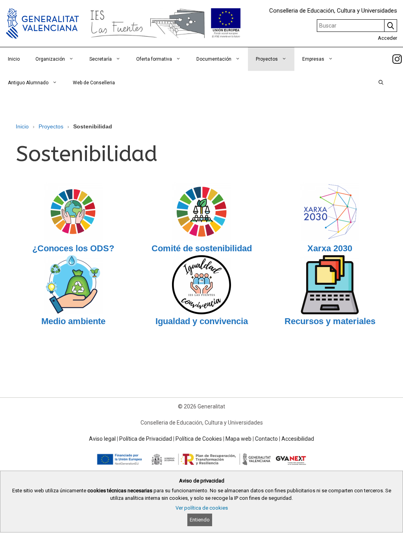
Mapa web (238, 439)
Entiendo (200, 520)
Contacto (266, 439)
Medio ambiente (73, 321)
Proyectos (267, 59)
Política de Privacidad (145, 439)
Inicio (14, 59)
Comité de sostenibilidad (202, 248)
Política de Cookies (199, 439)
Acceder (387, 38)
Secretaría (100, 59)
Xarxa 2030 (329, 248)
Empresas (313, 59)
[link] (397, 59)
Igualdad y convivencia (201, 321)
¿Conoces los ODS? (73, 248)
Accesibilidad (297, 439)
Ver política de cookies (202, 508)
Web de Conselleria (94, 82)
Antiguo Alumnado (28, 82)
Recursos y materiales (330, 321)
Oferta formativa (154, 59)
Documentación (213, 59)
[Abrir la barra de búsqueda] (381, 83)
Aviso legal (102, 439)
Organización (50, 59)
